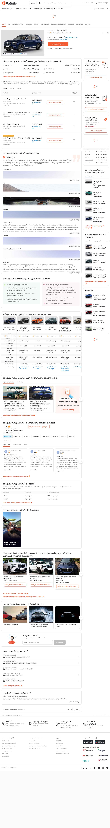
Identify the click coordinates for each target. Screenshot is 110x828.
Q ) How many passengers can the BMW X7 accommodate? (20, 663)
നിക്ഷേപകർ (5, 753)
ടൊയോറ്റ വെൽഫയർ (99, 275)
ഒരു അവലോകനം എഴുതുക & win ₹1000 (39, 427)
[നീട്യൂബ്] (99, 768)
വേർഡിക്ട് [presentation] (6, 262)
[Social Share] (108, 33)
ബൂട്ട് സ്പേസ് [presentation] (7, 222)
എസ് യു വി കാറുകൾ (11, 624)
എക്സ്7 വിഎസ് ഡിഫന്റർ (51, 367)
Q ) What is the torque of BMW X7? (13, 675)
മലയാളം (85, 2)
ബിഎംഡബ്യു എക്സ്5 (97, 182)
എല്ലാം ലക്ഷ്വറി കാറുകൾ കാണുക (95, 281)
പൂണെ (87, 157)
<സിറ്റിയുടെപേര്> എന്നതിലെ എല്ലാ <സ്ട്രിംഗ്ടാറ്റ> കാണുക (25, 596)
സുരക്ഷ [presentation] (5, 209)
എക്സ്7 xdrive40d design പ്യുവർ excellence (16, 112)
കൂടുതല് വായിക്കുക (74, 84)
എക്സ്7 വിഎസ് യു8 (79, 367)
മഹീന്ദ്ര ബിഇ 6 (97, 304)
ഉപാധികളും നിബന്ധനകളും (9, 745)
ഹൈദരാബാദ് (89, 160)
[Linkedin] (107, 768)
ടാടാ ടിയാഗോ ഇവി (98, 328)
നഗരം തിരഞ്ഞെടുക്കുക (101, 8)
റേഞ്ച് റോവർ (97, 246)
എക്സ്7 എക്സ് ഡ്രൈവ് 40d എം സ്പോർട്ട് (16, 138)
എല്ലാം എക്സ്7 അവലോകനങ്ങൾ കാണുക (15, 476)
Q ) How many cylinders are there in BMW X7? (16, 657)
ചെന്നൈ (87, 162)
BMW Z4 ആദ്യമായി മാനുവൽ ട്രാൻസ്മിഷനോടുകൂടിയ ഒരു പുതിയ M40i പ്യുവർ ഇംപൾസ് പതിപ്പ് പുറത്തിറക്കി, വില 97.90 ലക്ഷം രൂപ (14, 406)
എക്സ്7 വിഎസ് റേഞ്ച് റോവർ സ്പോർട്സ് (65, 368)
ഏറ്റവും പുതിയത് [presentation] (98, 241)
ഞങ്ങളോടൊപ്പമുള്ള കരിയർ (9, 743)
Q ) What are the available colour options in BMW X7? (18, 669)
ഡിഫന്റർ (51, 327)
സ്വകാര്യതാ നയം (7, 748)
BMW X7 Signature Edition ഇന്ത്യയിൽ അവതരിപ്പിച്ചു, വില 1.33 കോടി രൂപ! (40, 403)
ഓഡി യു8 (79, 327)
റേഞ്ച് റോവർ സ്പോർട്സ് (65, 327)
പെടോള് (19, 88)
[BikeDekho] (88, 750)
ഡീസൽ (12, 88)
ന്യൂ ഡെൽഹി (63, 39)
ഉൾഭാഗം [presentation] (5, 196)
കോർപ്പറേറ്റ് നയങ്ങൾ (7, 751)
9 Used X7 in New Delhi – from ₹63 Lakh (14, 593)
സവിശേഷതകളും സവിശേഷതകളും (23, 76)
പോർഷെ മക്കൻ (37, 327)
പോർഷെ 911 (97, 267)
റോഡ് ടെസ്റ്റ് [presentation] (20, 381)
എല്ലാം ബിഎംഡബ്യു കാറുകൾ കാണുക (94, 226)
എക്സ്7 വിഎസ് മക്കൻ (37, 367)
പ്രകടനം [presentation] (6, 235)
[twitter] (94, 768)
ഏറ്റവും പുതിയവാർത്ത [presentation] (8, 381)
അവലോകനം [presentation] (7, 169)
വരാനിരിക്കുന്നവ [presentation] (100, 176)
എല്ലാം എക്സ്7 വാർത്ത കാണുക (23, 415)
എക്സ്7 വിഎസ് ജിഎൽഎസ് (23, 367)
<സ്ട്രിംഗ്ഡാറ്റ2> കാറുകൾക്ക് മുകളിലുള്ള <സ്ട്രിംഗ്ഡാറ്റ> (39, 625)
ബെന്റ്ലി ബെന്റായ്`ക (99, 253)
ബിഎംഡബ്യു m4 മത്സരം (98, 218)
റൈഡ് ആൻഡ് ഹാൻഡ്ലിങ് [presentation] (12, 249)
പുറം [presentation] (4, 182)
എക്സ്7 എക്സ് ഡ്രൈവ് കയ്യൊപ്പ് (14, 99)
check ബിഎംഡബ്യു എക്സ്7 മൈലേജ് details (16, 502)
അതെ (70, 709)
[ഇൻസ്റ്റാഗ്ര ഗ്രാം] (103, 768)
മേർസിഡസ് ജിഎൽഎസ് (23, 327)
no (77, 709)
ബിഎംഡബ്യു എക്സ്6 (97, 193)
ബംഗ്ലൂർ (87, 151)
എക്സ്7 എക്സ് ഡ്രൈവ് (11, 124)
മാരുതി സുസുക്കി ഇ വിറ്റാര (99, 296)
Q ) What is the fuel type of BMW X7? (13, 681)
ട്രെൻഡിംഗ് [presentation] (88, 241)
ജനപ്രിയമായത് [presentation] (89, 176)
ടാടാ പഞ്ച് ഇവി (98, 320)
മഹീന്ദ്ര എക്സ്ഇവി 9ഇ (99, 312)
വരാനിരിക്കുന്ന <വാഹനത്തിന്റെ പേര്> (66, 625)
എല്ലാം (5, 88)
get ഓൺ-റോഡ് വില (71, 37)
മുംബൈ (87, 154)
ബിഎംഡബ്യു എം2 (99, 201)
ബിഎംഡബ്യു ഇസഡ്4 (97, 209)
